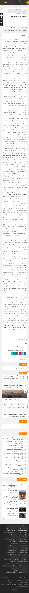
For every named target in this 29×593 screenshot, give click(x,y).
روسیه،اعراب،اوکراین (10, 539)
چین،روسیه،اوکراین (16, 567)
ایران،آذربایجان (13, 534)
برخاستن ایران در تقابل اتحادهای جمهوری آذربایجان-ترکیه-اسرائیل (14, 446)
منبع (26, 343)
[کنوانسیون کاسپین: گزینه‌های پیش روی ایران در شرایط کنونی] (15, 515)
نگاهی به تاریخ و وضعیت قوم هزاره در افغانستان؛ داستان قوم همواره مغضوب (13, 438)
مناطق (24, 13)
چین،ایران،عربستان (23, 565)
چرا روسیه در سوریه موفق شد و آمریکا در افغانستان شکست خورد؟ (15, 468)
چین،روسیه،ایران (24, 570)
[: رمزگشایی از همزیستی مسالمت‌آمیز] (20, 22)
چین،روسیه (25, 567)
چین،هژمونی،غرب (23, 572)
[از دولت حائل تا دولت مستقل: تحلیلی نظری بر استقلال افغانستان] (15, 503)
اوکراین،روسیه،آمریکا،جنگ (10, 532)
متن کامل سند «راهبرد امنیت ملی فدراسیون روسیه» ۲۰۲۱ (14, 464)
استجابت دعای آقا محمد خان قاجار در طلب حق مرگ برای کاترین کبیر (13, 454)
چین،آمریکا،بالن (8, 559)
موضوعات (18, 13)
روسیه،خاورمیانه (24, 548)
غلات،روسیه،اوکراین (11, 552)
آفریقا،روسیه (10, 525)
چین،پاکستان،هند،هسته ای (12, 572)
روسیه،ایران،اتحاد (16, 543)
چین (15, 12)
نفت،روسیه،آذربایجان (16, 556)
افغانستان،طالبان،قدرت (22, 530)
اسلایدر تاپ (17, 10)
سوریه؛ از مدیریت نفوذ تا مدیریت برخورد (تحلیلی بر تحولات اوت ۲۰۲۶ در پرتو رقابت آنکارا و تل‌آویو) (15, 386)
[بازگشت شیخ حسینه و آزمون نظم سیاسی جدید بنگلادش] (15, 497)
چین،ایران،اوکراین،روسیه (22, 563)
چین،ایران (13, 561)
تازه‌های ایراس (22, 12)
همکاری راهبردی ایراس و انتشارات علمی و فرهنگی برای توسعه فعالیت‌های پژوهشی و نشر (15, 415)
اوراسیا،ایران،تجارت (11, 530)
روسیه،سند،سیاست (13, 550)
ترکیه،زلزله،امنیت (16, 536)
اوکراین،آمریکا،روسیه (23, 532)
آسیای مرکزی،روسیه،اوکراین (21, 525)
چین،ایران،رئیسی (11, 563)
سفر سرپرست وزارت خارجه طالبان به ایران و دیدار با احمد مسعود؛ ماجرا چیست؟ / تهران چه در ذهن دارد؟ (13, 473)
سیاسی (10, 12)
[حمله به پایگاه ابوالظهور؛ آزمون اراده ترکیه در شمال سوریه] (15, 492)
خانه (25, 10)
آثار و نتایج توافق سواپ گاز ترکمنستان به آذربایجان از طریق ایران (15, 450)
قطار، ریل (25, 556)
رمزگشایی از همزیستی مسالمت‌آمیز (19, 16)
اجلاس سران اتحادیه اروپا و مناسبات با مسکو (14, 461)
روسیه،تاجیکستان (13, 545)
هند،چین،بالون (24, 559)
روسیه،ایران (25, 543)
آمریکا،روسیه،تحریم (23, 528)
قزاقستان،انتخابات (12, 554)
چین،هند (15, 570)
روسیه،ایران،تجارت (23, 545)
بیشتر (4, 518)
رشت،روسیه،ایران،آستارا (22, 539)
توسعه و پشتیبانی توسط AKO (14, 582)
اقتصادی (10, 10)
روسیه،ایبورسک (13, 541)
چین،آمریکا (16, 559)
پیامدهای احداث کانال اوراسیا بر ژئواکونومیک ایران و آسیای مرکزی (14, 442)
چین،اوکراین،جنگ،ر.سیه (22, 561)
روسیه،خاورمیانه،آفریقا (13, 548)
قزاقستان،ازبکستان (23, 554)
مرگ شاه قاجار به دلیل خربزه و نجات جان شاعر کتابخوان (13, 457)
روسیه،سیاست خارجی (23, 552)
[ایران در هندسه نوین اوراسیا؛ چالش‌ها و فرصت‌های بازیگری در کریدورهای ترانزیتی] (15, 509)
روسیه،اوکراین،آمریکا (23, 541)
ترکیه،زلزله (25, 536)
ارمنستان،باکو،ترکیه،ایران (11, 528)
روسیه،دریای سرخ (23, 550)
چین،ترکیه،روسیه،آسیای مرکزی (10, 565)
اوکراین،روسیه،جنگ (23, 534)
